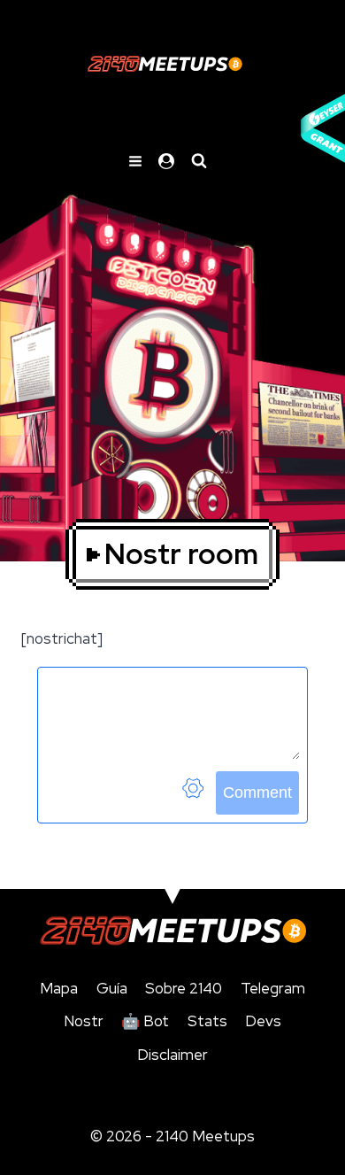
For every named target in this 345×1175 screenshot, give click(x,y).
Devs (263, 1021)
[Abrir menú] (135, 161)
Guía (111, 988)
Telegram (273, 988)
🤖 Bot (145, 1021)
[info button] (192, 793)
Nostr (84, 1021)
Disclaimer (172, 1054)
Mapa (59, 988)
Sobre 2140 (183, 988)
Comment (257, 792)
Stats (207, 1021)
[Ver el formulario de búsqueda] (199, 161)
